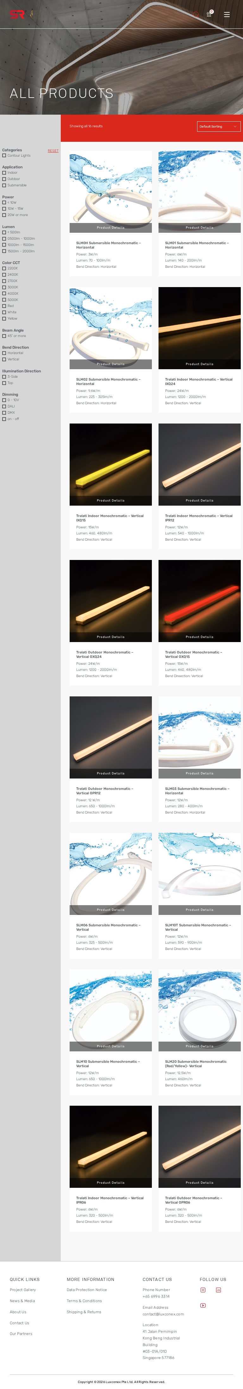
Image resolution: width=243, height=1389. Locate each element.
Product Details (111, 227)
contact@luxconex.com (163, 1314)
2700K (12, 281)
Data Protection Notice (87, 1290)
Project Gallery (23, 1290)
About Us (18, 1312)
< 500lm (14, 232)
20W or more (18, 215)
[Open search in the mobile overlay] (196, 14)
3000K (13, 287)
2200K (13, 268)
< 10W (12, 203)
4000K (13, 294)
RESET (53, 151)
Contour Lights (19, 155)
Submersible (17, 185)
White (12, 312)
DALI (11, 406)
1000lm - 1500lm (21, 245)
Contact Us (19, 1323)
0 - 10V (13, 400)
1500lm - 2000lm (21, 251)
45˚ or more (17, 336)
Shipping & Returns (84, 1312)
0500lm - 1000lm (21, 239)
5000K (13, 300)
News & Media (22, 1301)
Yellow (12, 318)
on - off (13, 419)
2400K (13, 275)
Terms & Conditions (84, 1301)
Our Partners (21, 1334)
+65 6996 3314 (156, 1296)
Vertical (13, 359)
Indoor (12, 173)
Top (10, 383)
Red (11, 306)
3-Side (13, 377)
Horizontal (15, 353)
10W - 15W (15, 209)
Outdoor (14, 179)
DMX (11, 413)
